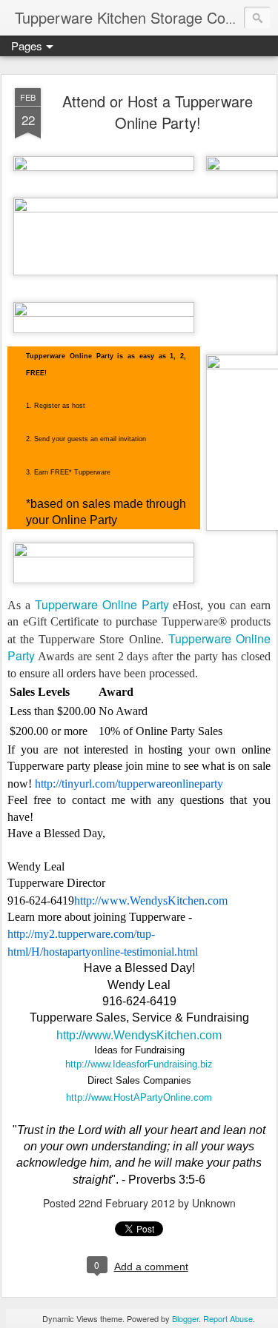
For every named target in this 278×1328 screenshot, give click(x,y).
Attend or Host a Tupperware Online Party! (157, 111)
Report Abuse (228, 1318)
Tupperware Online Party (102, 604)
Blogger (185, 1318)
